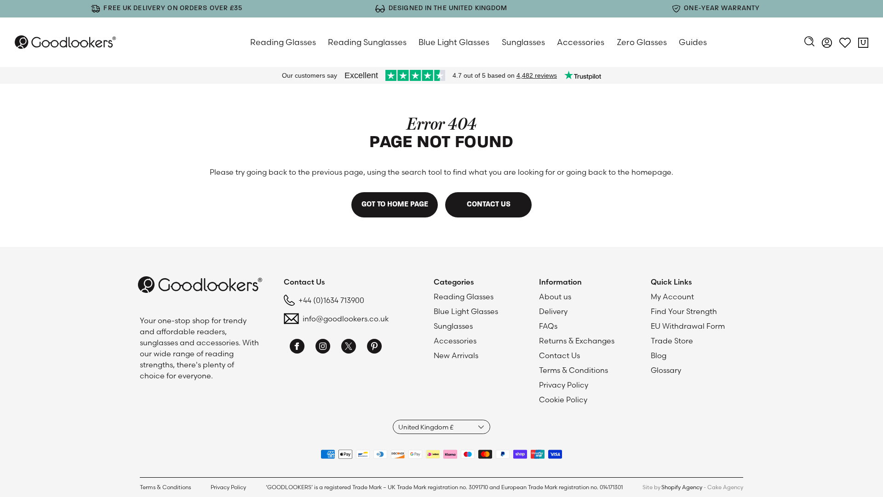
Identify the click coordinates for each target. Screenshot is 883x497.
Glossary (666, 370)
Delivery (553, 311)
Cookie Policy (563, 399)
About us (555, 296)
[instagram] (322, 347)
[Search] (809, 42)
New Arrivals (456, 355)
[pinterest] (374, 347)
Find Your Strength (684, 311)
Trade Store (672, 340)
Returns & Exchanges (576, 340)
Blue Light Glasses (454, 42)
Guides (693, 42)
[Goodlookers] (65, 42)
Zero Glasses (642, 42)
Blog (658, 355)
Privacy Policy (563, 384)
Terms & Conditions (573, 370)
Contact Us (559, 355)
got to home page (394, 204)
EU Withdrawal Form (688, 326)
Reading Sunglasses (367, 42)
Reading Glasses (283, 42)
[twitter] (348, 347)
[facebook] (297, 347)
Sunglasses (523, 42)
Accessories (580, 42)
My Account (672, 296)
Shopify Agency (681, 487)
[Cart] (863, 44)
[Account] (827, 44)
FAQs (548, 326)
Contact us (488, 204)
